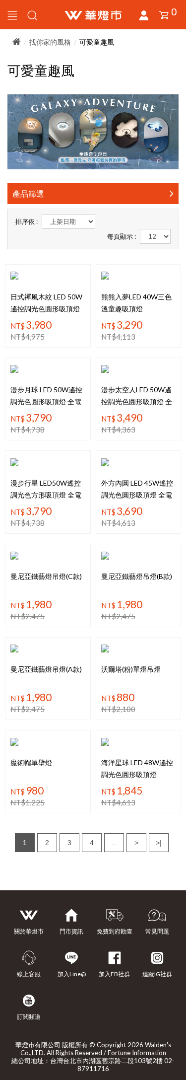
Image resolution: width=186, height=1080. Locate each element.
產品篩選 (28, 193)
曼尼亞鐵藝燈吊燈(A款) (46, 669)
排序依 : (26, 221)
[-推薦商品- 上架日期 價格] (68, 221)
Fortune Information (137, 1053)
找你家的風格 (50, 42)
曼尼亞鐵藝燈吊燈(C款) (46, 576)
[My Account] (32, 14)
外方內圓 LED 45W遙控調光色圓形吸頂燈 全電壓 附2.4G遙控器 (137, 495)
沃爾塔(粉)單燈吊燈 (131, 669)
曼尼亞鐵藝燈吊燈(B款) (136, 576)
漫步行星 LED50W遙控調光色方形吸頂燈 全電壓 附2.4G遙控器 (45, 495)
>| (159, 843)
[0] (164, 15)
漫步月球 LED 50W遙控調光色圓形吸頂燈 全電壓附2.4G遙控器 (46, 401)
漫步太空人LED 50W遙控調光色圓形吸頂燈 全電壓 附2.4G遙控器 (136, 401)
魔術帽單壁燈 (31, 762)
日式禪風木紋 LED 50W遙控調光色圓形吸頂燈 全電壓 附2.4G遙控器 (46, 308)
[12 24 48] (155, 236)
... (114, 843)
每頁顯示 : (121, 236)
